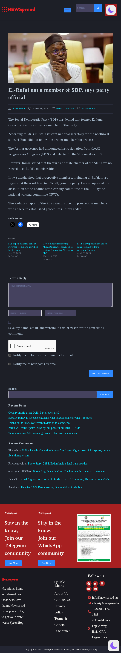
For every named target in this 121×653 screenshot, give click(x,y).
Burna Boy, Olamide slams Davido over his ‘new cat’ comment (69, 471)
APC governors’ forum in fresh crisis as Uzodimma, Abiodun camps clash (66, 479)
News (59, 108)
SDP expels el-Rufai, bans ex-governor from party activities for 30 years (23, 247)
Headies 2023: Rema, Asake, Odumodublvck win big (51, 487)
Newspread (19, 108)
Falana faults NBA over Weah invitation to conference (39, 422)
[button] (111, 10)
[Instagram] (102, 583)
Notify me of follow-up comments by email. (43, 355)
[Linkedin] (95, 589)
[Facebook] (89, 583)
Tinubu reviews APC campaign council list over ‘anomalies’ (43, 433)
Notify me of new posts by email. (36, 364)
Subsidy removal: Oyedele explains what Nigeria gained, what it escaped (50, 417)
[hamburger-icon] (67, 10)
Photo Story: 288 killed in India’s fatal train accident (58, 463)
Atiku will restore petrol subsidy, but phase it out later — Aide (44, 428)
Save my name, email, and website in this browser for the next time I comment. (56, 331)
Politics (70, 108)
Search (12, 388)
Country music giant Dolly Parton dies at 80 (33, 412)
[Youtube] (89, 589)
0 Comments (88, 108)
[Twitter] (95, 583)
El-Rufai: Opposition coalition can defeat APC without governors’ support (92, 247)
